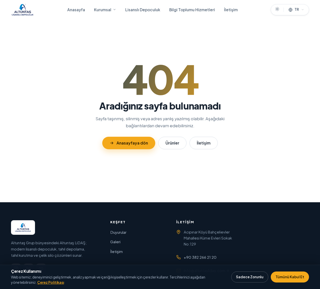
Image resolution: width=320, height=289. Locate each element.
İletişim (231, 9)
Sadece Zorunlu (250, 277)
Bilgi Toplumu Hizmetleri (192, 9)
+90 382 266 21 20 (200, 257)
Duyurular (118, 232)
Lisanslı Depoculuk (142, 9)
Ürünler (172, 142)
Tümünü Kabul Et (290, 277)
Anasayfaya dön (132, 142)
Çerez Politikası (50, 282)
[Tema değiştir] (277, 10)
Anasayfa (76, 9)
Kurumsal (102, 9)
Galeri (115, 241)
